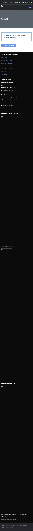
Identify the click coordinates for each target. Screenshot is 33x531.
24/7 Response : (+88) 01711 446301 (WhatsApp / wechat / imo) (17, 2)
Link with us (4, 74)
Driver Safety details (6, 63)
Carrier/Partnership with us (8, 69)
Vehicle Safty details (6, 60)
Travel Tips (4, 57)
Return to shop (9, 45)
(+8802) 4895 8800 (10, 12)
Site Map (3, 71)
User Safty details (5, 66)
